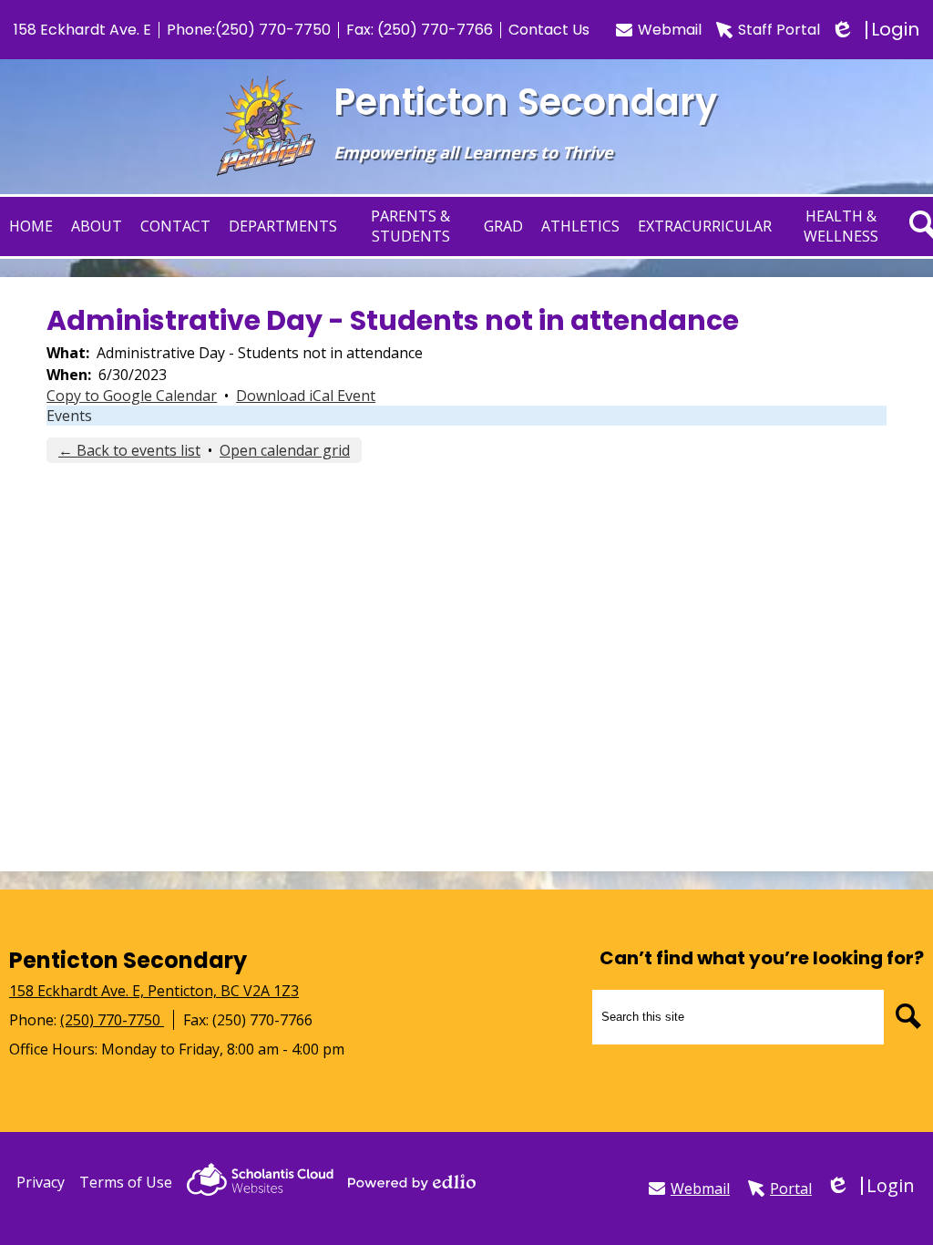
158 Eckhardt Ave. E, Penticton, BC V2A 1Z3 (154, 991)
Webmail (670, 29)
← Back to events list (129, 450)
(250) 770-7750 (273, 29)
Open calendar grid (285, 450)
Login (877, 29)
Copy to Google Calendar (131, 396)
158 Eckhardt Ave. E (82, 29)
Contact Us (549, 29)
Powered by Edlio (412, 1182)
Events (69, 416)
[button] (96, 226)
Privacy (40, 1182)
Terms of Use (125, 1182)
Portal (791, 1188)
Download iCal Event (305, 396)
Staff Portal (779, 29)
